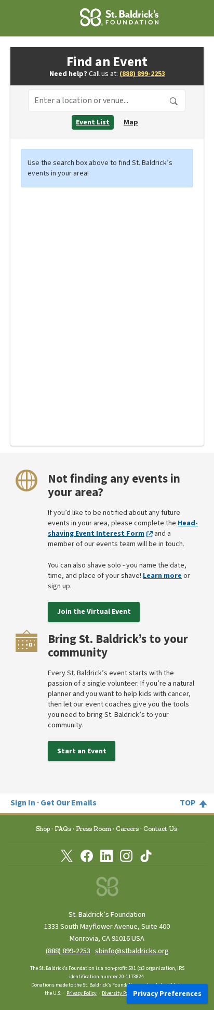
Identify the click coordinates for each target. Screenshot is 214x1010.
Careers (127, 828)
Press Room (93, 828)
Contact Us (160, 828)
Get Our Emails (69, 803)
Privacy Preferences (167, 994)
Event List (93, 122)
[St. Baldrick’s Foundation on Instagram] (126, 856)
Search (174, 101)
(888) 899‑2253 (68, 950)
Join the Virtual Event (94, 612)
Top (188, 803)
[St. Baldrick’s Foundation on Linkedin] (106, 856)
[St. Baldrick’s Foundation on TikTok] (146, 856)
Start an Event (81, 751)
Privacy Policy (81, 993)
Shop (43, 828)
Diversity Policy (119, 993)
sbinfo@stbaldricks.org (132, 950)
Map (131, 122)
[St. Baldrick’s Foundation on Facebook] (87, 856)
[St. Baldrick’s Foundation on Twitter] (67, 856)
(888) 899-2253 (142, 74)
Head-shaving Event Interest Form (123, 528)
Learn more (162, 576)
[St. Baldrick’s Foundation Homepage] (105, 19)
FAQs (63, 828)
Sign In (22, 803)
